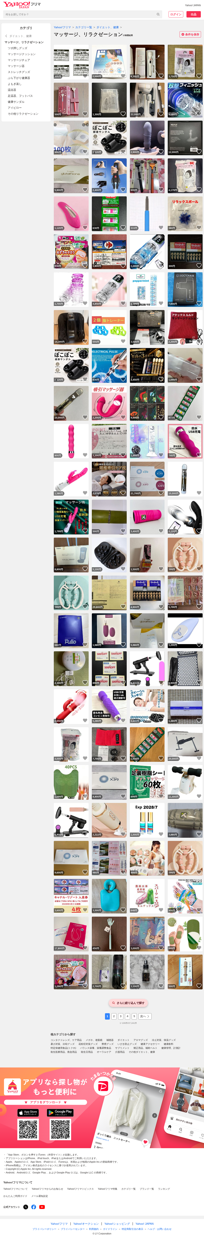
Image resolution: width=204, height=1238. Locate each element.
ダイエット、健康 (107, 27)
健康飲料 (168, 1044)
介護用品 (120, 1052)
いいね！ (85, 76)
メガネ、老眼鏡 (94, 1040)
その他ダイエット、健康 (142, 1052)
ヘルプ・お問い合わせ (160, 1229)
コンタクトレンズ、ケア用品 (66, 1040)
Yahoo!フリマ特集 (107, 1189)
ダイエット (123, 1040)
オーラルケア (104, 1052)
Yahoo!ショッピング (117, 1223)
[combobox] (82, 14)
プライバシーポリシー (44, 1229)
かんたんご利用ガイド (15, 1196)
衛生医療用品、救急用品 (64, 1052)
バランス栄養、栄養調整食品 (95, 1048)
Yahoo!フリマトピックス (80, 1189)
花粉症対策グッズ (88, 1044)
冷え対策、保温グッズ (164, 1040)
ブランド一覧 (147, 1189)
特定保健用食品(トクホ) (63, 1048)
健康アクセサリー (150, 1044)
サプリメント (122, 1048)
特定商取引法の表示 (132, 1229)
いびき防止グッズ (127, 1044)
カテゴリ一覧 (83, 27)
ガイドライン (110, 1229)
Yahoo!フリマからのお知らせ (47, 1189)
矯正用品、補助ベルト (145, 1048)
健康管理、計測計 (170, 1048)
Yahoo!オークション (86, 1223)
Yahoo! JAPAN (193, 5)
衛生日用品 (87, 1052)
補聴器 (110, 1040)
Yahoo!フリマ (62, 27)
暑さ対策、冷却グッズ (63, 1044)
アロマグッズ (140, 1040)
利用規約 (94, 1229)
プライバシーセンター (73, 1229)
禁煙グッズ (108, 1044)
